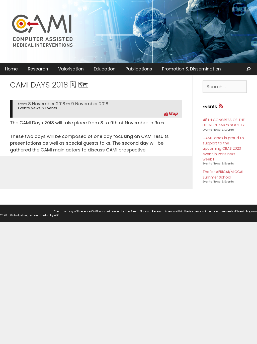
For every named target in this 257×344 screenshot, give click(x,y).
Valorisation (71, 69)
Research (38, 69)
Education (105, 69)
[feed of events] (220, 106)
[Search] (249, 69)
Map (173, 113)
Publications (139, 69)
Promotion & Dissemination (191, 69)
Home (11, 69)
